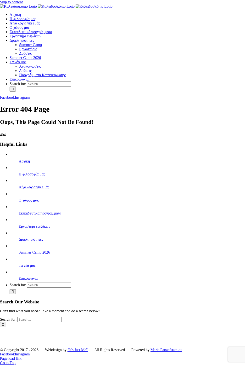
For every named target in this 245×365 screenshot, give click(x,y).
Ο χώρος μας (29, 200)
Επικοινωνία (28, 278)
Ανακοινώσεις (214, 337)
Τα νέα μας (27, 265)
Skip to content (11, 2)
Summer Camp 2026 (34, 252)
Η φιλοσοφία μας (32, 174)
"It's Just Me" (77, 350)
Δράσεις (120, 337)
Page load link (11, 358)
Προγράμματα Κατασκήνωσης (124, 342)
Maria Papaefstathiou (166, 350)
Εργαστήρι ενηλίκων (34, 226)
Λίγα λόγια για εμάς (34, 187)
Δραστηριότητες (31, 239)
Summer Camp (65, 337)
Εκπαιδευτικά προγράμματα (40, 213)
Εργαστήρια (95, 337)
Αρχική (24, 161)
